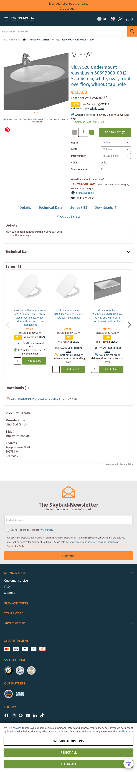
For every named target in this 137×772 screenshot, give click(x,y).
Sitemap (9, 593)
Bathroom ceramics (74, 40)
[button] (6, 18)
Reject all (68, 752)
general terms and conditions (102, 541)
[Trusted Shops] (8, 670)
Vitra (55, 40)
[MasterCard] (7, 649)
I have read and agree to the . (32, 529)
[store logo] (22, 19)
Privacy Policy (46, 529)
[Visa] (16, 649)
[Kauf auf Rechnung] (42, 649)
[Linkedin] (35, 715)
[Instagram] (13, 715)
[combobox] (63, 31)
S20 (92, 40)
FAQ (7, 587)
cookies (17, 728)
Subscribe (68, 556)
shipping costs (97, 108)
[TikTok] (42, 715)
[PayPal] (25, 649)
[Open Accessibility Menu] (128, 763)
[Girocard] (34, 649)
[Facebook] (6, 715)
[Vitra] (82, 60)
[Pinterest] (21, 715)
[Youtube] (28, 715)
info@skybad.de (84, 193)
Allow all (68, 764)
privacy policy (76, 541)
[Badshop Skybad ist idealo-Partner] (8, 694)
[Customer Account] (120, 19)
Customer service (16, 581)
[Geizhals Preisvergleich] (20, 694)
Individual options (68, 741)
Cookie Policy (125, 732)
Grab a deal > (68, 8)
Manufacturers (39, 40)
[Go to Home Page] (24, 40)
